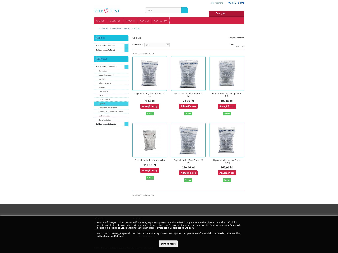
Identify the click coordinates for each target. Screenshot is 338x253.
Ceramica (102, 71)
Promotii (130, 20)
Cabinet (100, 20)
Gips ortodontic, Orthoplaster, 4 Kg (226, 94)
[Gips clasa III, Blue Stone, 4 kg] (188, 73)
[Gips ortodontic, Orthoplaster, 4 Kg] (227, 73)
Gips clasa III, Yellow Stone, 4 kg (150, 94)
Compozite (103, 91)
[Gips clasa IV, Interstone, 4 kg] (150, 140)
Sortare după (138, 45)
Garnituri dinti (104, 120)
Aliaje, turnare (104, 83)
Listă (242, 47)
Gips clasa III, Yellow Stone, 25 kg (227, 161)
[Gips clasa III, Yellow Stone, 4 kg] (150, 73)
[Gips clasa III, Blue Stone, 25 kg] (188, 140)
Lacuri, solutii (104, 99)
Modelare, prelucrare (107, 107)
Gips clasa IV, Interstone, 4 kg (150, 160)
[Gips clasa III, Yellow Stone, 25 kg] (227, 140)
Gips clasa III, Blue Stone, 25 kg (188, 161)
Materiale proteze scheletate (111, 112)
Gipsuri (101, 103)
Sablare (101, 87)
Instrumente (104, 116)
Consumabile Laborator (106, 67)
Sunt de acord (168, 243)
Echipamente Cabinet (105, 50)
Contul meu (160, 20)
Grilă (238, 47)
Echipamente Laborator (106, 124)
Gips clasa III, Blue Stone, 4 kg (188, 94)
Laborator (114, 20)
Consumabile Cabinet (105, 46)
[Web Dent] (117, 11)
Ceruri (101, 95)
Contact (144, 20)
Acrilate (101, 79)
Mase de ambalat (105, 75)
